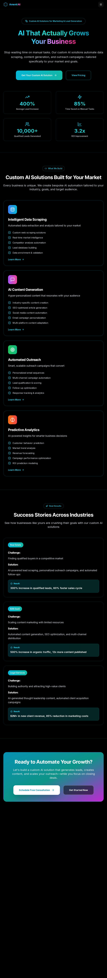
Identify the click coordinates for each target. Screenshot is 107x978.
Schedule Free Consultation (34, 790)
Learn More (14, 259)
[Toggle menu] (101, 4)
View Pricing (78, 75)
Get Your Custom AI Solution (36, 75)
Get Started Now (78, 790)
